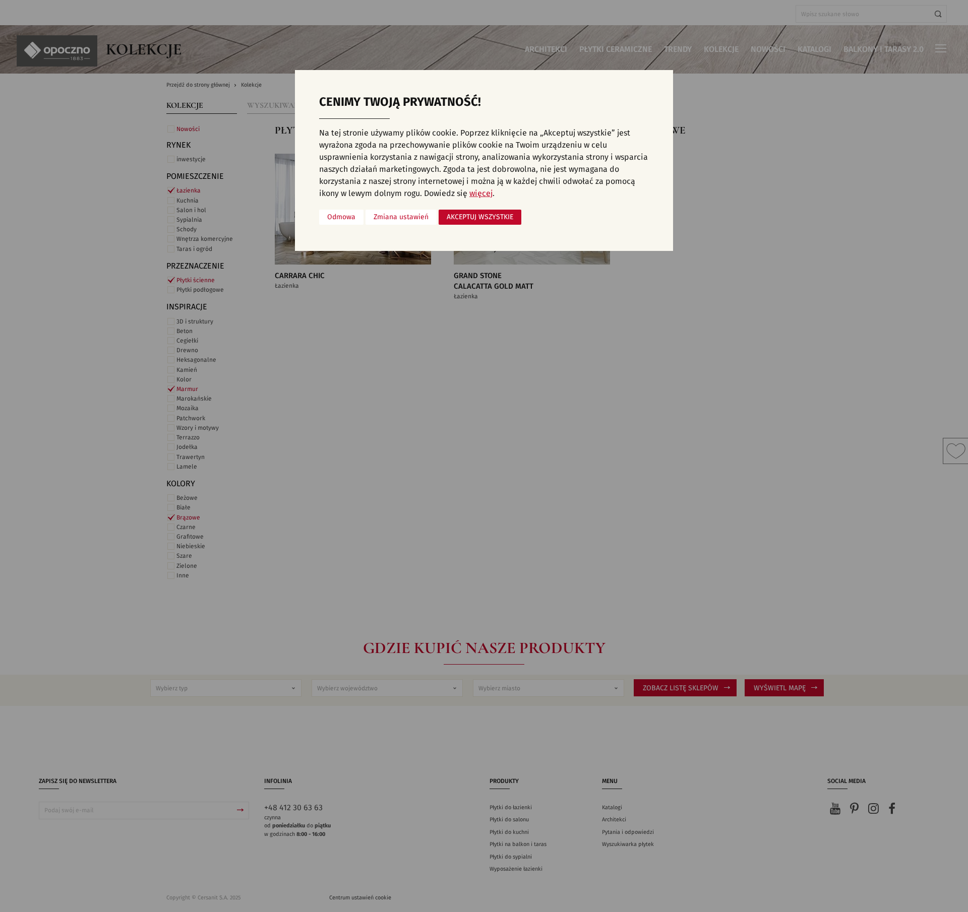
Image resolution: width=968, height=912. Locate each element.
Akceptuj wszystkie (480, 217)
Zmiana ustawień (401, 217)
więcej (481, 193)
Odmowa (341, 217)
